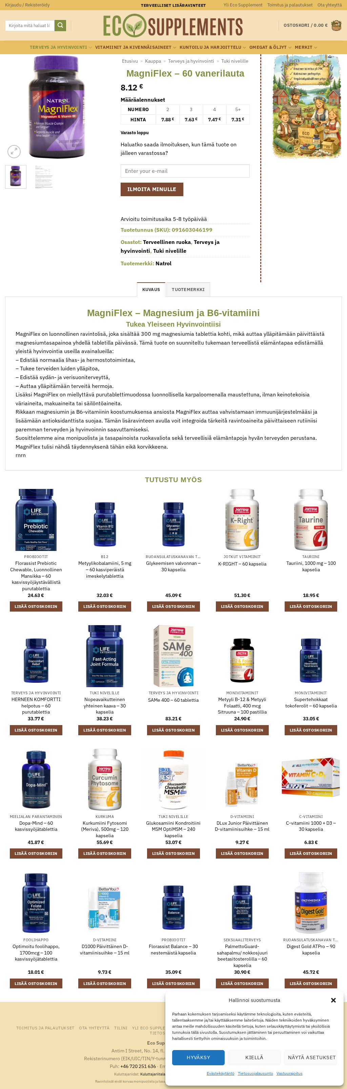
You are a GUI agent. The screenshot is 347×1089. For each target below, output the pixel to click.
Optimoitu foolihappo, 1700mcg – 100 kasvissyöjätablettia (36, 952)
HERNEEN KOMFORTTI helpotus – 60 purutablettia (36, 705)
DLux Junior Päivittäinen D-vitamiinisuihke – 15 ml (242, 826)
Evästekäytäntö (220, 1073)
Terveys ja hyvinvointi (58, 47)
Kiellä (254, 1057)
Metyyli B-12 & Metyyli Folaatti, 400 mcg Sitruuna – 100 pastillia (242, 705)
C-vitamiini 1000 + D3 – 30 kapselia (311, 826)
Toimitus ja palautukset (290, 5)
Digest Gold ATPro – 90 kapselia (311, 949)
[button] (333, 1000)
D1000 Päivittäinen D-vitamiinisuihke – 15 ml (104, 949)
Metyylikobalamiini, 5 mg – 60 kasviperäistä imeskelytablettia (104, 569)
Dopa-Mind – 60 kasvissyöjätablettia (36, 826)
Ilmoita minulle (152, 189)
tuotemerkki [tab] (188, 289)
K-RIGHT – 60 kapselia (242, 564)
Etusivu (130, 61)
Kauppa (153, 61)
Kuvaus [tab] (151, 289)
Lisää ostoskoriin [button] (36, 606)
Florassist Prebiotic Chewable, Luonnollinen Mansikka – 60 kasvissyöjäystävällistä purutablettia (36, 576)
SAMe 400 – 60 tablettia (173, 700)
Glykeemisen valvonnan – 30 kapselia (173, 566)
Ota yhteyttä (330, 5)
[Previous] (15, 107)
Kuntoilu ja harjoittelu (211, 47)
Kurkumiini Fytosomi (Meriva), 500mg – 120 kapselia (104, 829)
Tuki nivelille (234, 61)
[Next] (100, 107)
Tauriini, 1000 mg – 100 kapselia (311, 566)
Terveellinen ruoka (167, 242)
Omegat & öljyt (268, 47)
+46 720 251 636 (138, 1066)
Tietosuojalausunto (255, 1073)
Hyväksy (198, 1057)
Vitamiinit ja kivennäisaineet (133, 47)
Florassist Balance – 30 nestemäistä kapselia (173, 949)
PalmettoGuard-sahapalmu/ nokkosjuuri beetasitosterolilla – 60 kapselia (242, 955)
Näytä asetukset (312, 1057)
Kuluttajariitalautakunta (160, 1074)
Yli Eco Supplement (243, 5)
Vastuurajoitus (290, 1073)
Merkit (304, 47)
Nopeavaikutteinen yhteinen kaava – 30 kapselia (105, 705)
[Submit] (60, 26)
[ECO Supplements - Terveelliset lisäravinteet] (173, 25)
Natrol (163, 263)
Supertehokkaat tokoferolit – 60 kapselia (311, 702)
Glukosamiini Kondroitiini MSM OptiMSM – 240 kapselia (173, 829)
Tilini (121, 1027)
